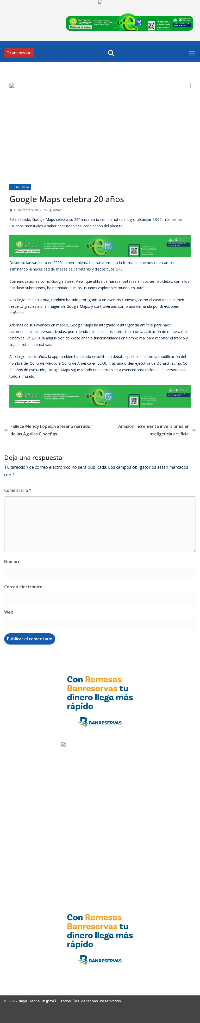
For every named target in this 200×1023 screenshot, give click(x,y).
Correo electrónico (23, 587)
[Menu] (192, 53)
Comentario (18, 490)
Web (8, 612)
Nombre (12, 561)
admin (58, 210)
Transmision (19, 53)
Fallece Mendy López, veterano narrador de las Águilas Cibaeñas (51, 430)
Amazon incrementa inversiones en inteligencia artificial (154, 430)
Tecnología (20, 187)
